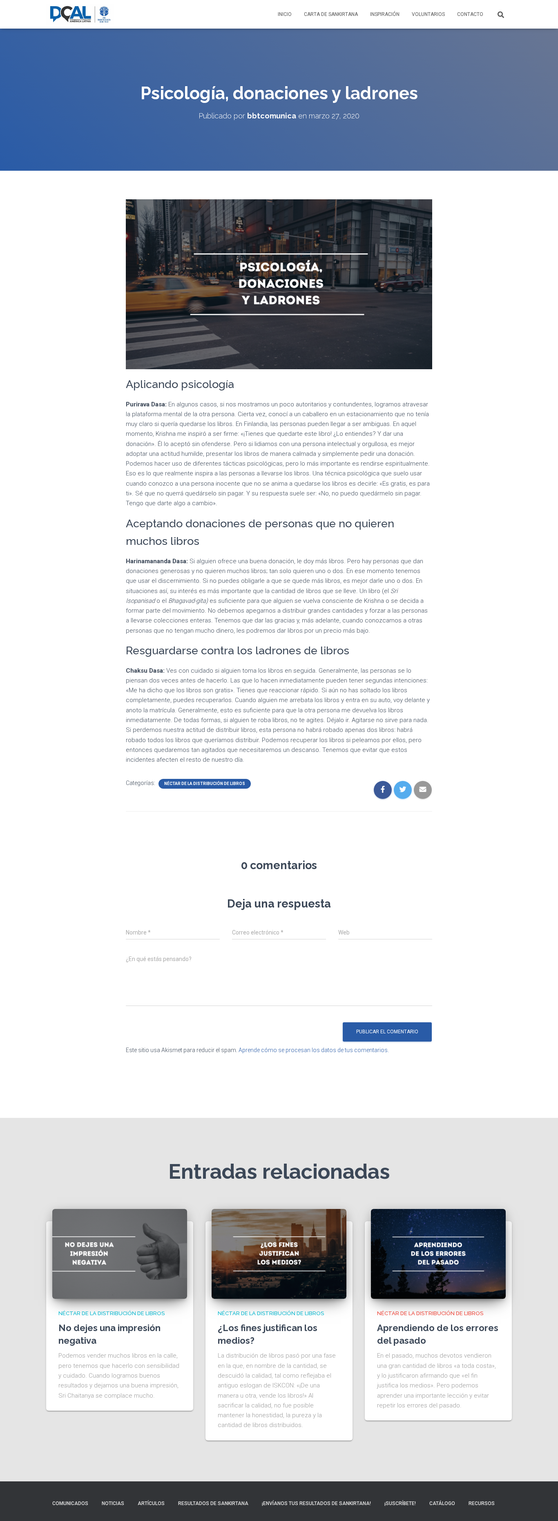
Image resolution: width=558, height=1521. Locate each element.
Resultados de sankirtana (213, 1503)
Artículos (151, 1503)
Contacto (470, 14)
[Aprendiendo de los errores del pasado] (438, 1253)
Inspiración (385, 14)
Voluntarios (428, 14)
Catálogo (442, 1503)
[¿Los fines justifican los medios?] (279, 1253)
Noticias (113, 1503)
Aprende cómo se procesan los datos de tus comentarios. (314, 1050)
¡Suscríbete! (400, 1503)
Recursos (482, 1503)
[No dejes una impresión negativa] (119, 1253)
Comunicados (70, 1503)
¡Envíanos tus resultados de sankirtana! (316, 1503)
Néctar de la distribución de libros (204, 783)
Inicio (285, 14)
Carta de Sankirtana (331, 14)
